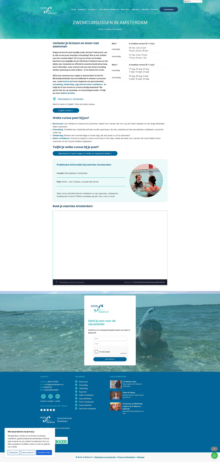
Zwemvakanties (85, 405)
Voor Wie (125, 9)
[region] (30, 442)
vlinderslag (69, 84)
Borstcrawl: (58, 124)
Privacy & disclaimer (126, 457)
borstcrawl (68, 81)
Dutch (188, 1)
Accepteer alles (44, 452)
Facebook (43, 401)
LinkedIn (57, 401)
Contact (154, 9)
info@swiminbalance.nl (54, 384)
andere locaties (67, 93)
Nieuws (135, 9)
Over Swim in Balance (108, 9)
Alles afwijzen (28, 452)
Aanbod (81, 9)
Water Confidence (86, 395)
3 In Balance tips (129, 382)
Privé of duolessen (86, 402)
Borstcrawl (83, 382)
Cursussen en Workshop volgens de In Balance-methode (133, 406)
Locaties (92, 9)
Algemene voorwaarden (105, 457)
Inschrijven (168, 9)
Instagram (50, 401)
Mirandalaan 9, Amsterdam (71, 99)
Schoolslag (83, 385)
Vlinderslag (83, 388)
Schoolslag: (58, 129)
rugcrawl (79, 84)
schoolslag (58, 84)
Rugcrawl (82, 392)
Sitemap (140, 457)
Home (73, 9)
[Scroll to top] (214, 449)
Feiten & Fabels (129, 393)
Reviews (145, 9)
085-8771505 (53, 382)
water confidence (94, 84)
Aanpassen (13, 452)
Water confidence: (61, 138)
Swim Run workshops (87, 408)
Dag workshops (85, 398)
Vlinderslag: (58, 135)
